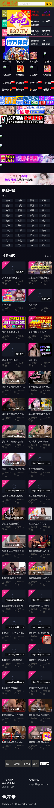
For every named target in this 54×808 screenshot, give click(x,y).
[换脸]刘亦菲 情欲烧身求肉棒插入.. (18, 742)
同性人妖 (12, 34)
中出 (44, 240)
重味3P (12, 40)
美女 (20, 225)
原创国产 (12, 25)
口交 (32, 230)
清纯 (20, 205)
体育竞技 (7, 83)
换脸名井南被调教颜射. (13, 496)
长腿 (20, 210)
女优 (20, 220)
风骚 (44, 200)
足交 (8, 235)
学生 (8, 225)
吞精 (32, 240)
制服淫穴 (12, 31)
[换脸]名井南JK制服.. (12, 578)
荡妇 (32, 220)
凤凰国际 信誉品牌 (37, 332)
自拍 (20, 200)
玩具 (20, 215)
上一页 (17, 763)
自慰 (32, 215)
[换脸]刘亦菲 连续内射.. (13, 715)
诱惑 (8, 205)
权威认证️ (34, 83)
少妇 (44, 225)
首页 (8, 763)
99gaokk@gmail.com (39, 784)
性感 (32, 200)
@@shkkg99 (8, 787)
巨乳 (44, 205)
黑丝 (44, 210)
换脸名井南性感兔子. (38, 496)
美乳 (32, 205)
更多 (47, 256)
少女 (8, 230)
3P (32, 245)
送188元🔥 (7, 89)
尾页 (35, 763)
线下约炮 (32, 359)
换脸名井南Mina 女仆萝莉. (14, 469)
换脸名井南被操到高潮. (13, 441)
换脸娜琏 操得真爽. (37, 523)
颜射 (20, 240)
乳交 (20, 235)
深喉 (44, 230)
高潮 (44, 215)
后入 (32, 235)
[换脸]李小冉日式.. (10, 687)
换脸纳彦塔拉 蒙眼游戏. (13, 551)
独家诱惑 (12, 44)
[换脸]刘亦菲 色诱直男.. (39, 715)
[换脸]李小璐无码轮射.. (39, 687)
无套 (20, 245)
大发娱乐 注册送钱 (11, 277)
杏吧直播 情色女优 (11, 332)
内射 (8, 245)
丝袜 (32, 210)
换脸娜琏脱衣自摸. (11, 523)
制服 (8, 215)
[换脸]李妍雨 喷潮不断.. (13, 605)
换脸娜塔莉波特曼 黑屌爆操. (15, 387)
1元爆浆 (47, 83)
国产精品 (12, 21)
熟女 (44, 220)
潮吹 (8, 220)
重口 (44, 245)
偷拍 (8, 200)
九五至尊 (32, 305)
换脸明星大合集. (36, 469)
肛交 (44, 235)
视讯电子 (20, 89)
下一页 (27, 763)
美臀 (8, 210)
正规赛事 (20, 83)
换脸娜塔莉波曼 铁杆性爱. (14, 414)
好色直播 (6, 305)
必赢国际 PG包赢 (10, 359)
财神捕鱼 (47, 89)
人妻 (32, 225)
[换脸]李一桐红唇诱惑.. (13, 660)
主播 (20, 230)
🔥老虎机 (33, 89)
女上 (8, 240)
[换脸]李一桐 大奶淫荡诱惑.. (15, 633)
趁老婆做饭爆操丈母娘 (39, 277)
